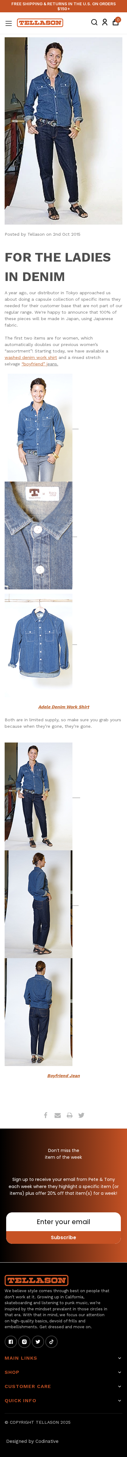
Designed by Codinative (32, 1441)
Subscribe (63, 1237)
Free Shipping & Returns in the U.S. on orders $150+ (63, 6)
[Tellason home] (36, 1280)
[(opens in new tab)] (38, 427)
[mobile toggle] (8, 23)
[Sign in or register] (105, 23)
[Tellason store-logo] (40, 22)
